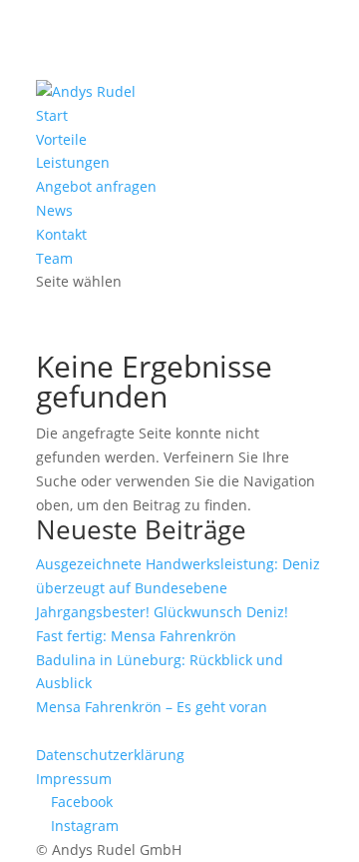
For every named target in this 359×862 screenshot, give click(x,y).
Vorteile (61, 139)
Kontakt (61, 234)
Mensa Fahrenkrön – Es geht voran (151, 706)
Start (52, 115)
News (54, 210)
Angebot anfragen (96, 186)
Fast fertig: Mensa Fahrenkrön (136, 635)
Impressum (74, 778)
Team (54, 258)
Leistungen (73, 162)
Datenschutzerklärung (110, 754)
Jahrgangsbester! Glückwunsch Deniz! (162, 611)
